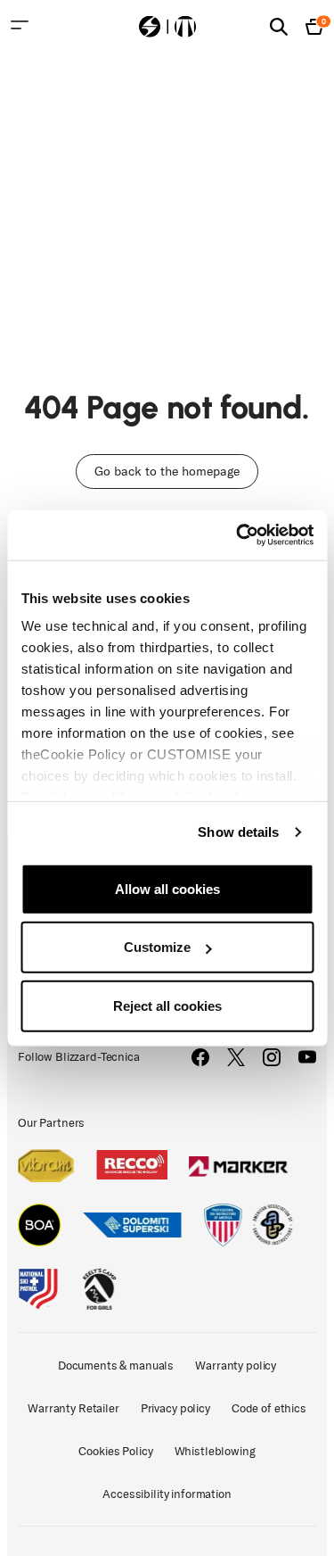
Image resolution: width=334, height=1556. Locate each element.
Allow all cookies (167, 888)
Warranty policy (235, 1365)
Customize (157, 947)
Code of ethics (269, 1408)
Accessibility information (167, 1494)
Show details (238, 832)
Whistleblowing (215, 1451)
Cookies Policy (115, 1451)
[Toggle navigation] (20, 25)
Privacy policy (175, 1408)
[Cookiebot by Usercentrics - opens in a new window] (238, 535)
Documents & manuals (116, 1365)
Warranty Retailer (73, 1408)
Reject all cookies (167, 1005)
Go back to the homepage (167, 471)
